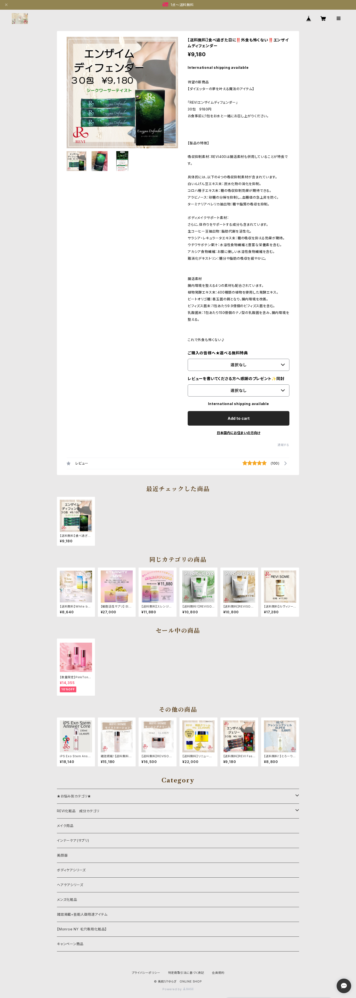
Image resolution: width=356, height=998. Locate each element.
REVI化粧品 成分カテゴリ (78, 811)
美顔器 (62, 855)
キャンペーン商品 (70, 944)
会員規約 (218, 973)
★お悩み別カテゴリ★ (74, 796)
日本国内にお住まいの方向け (238, 433)
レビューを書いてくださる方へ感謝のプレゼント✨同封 (236, 378)
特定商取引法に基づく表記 (186, 973)
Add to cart (239, 418)
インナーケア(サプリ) (73, 840)
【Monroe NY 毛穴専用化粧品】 (82, 929)
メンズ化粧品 (67, 899)
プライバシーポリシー (146, 973)
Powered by (173, 989)
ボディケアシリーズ (71, 870)
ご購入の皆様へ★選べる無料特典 (218, 353)
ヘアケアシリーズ (70, 885)
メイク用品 (65, 826)
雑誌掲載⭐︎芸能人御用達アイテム (82, 914)
